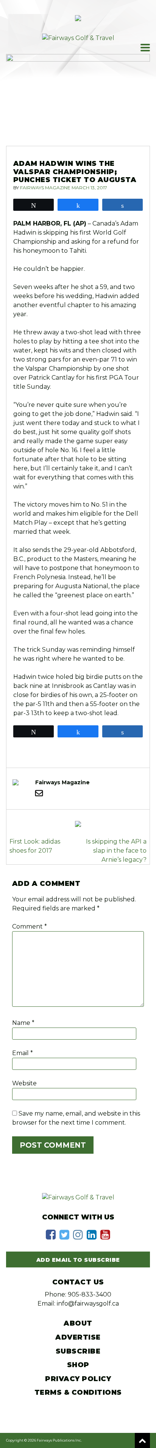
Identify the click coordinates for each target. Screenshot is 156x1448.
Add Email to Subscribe (78, 1259)
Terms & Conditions (78, 1392)
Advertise (78, 1337)
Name (23, 1022)
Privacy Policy (78, 1379)
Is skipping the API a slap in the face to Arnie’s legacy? (116, 850)
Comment (29, 926)
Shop (78, 1365)
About (78, 1323)
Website (24, 1083)
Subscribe (78, 1351)
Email (22, 1053)
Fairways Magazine (45, 187)
